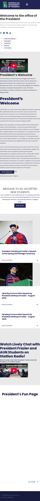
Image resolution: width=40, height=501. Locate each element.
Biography (7, 41)
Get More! (32, 482)
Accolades (7, 48)
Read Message (7, 172)
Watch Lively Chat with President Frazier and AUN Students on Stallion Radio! (20, 350)
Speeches (7, 43)
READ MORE (20, 205)
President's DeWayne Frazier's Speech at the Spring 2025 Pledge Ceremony (19, 252)
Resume (6, 45)
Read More (6, 260)
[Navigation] (27, 4)
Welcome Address (10, 39)
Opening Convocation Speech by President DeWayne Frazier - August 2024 (18, 295)
